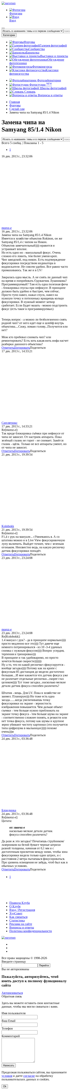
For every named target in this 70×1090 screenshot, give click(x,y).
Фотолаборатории (48, 80)
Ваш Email (8, 1020)
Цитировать (22, 347)
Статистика (17, 920)
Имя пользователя (13, 1013)
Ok (4, 1086)
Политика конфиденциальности (30, 931)
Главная (14, 102)
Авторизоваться (12, 993)
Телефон (7, 1028)
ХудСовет (15, 913)
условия (7, 1075)
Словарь (29, 91)
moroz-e (7, 228)
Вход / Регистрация (22, 910)
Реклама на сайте (20, 924)
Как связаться (18, 917)
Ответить (8, 347)
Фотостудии (40, 84)
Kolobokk (8, 526)
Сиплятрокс (10, 422)
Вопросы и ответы (50, 95)
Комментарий (11, 1036)
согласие (29, 1075)
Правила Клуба (19, 902)
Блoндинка (9, 810)
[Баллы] (35, 896)
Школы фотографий (52, 88)
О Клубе (15, 906)
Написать (8, 1065)
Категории (9, 35)
